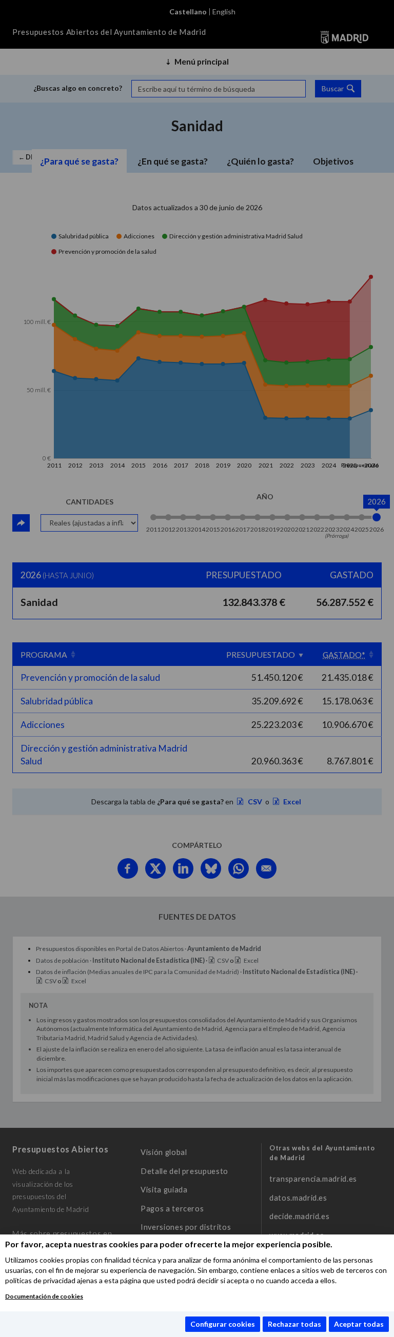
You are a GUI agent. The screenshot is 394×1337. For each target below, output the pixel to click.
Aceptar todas (359, 1324)
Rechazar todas (294, 1324)
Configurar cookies (222, 1324)
